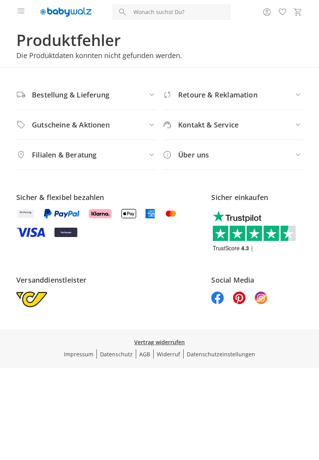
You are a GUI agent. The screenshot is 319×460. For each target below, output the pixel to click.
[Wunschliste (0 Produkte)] (282, 12)
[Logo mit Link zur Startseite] (65, 12)
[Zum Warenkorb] (298, 12)
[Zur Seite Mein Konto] (267, 12)
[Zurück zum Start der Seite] (311, 405)
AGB (144, 354)
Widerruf (168, 354)
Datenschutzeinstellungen (221, 354)
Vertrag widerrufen (159, 342)
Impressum (78, 354)
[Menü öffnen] (21, 12)
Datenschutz (116, 354)
